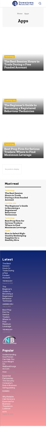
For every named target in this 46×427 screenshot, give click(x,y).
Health (7, 231)
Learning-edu (10, 100)
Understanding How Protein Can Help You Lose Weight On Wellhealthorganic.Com (9, 361)
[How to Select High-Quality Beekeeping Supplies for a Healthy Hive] (35, 235)
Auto (4, 412)
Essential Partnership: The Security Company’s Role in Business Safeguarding (9, 382)
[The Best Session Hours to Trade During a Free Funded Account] (23, 50)
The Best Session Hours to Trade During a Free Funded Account (16, 196)
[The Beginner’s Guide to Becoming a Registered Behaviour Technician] (23, 93)
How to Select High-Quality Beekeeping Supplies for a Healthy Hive (15, 236)
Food (4, 372)
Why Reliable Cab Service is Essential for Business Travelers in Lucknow (8, 402)
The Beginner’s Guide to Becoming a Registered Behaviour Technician (16, 210)
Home (19, 13)
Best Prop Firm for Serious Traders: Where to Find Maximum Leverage (15, 224)
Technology (9, 57)
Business (5, 391)
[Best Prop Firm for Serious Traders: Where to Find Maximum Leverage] (23, 137)
